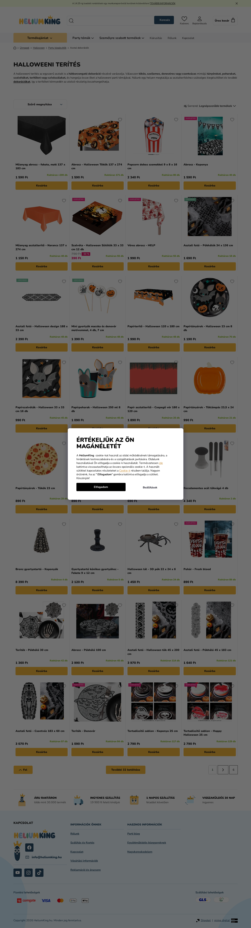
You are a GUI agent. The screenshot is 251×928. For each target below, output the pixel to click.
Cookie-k (124, 471)
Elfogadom (101, 487)
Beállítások (150, 487)
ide (161, 463)
